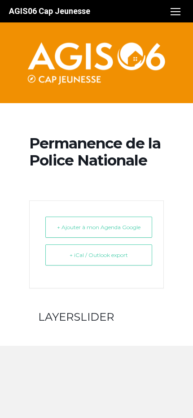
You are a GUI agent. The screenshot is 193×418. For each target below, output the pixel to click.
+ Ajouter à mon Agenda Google (98, 227)
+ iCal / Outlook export (99, 255)
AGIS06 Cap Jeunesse (49, 11)
